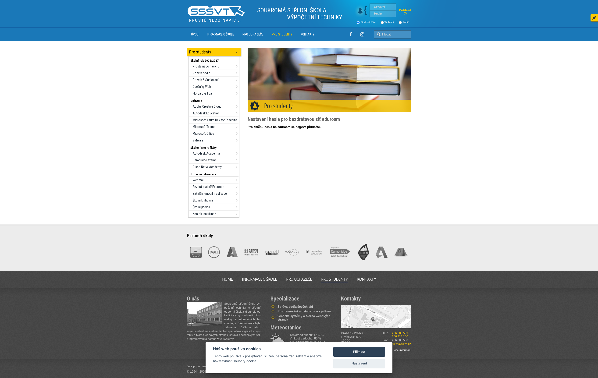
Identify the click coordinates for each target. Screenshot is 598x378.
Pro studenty (282, 34)
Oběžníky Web (202, 86)
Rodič (405, 22)
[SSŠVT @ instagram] (362, 34)
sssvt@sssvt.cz (401, 344)
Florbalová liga (202, 93)
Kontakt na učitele (204, 214)
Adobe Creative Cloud (207, 106)
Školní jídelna (201, 207)
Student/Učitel (368, 22)
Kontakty (307, 34)
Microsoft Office (203, 133)
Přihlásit (405, 10)
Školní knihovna (203, 200)
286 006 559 (400, 333)
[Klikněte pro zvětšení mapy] (376, 316)
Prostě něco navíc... (206, 66)
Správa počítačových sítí (295, 306)
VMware (198, 140)
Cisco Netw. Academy (207, 167)
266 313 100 (400, 336)
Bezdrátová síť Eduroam (208, 187)
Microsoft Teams (204, 127)
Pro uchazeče (252, 34)
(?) (405, 13)
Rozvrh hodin (201, 73)
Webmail (389, 22)
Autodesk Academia (206, 153)
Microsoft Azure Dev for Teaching (215, 120)
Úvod (195, 34)
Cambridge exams (205, 160)
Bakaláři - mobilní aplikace (210, 193)
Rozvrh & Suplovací (205, 80)
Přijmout (359, 351)
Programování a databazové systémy (304, 311)
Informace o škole (220, 34)
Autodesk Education (206, 113)
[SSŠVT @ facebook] (351, 34)
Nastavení (359, 363)
